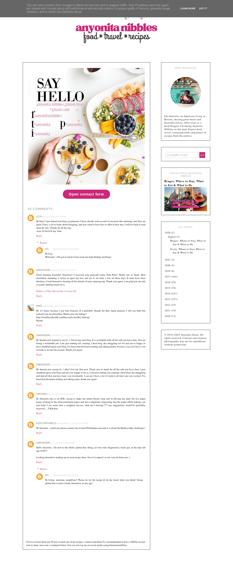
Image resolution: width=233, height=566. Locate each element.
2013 (168, 299)
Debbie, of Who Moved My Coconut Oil (56, 291)
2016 (168, 282)
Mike (39, 305)
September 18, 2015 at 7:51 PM (58, 306)
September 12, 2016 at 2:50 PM (73, 423)
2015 (168, 287)
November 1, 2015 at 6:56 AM (65, 335)
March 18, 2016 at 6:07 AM (61, 394)
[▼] (164, 232)
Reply (39, 235)
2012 (168, 304)
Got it (203, 8)
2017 (168, 276)
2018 (168, 271)
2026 (168, 232)
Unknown (43, 270)
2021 (168, 259)
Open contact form (86, 194)
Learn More (187, 8)
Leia (39, 216)
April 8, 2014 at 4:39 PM (54, 216)
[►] (164, 259)
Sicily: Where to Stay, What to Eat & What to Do (187, 250)
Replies (43, 242)
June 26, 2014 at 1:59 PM (63, 270)
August (172, 236)
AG (47, 248)
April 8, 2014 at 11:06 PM (66, 249)
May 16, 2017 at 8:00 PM (62, 442)
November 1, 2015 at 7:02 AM (65, 364)
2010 (168, 316)
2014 (168, 293)
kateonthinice (46, 423)
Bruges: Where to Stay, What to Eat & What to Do (184, 183)
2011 (168, 310)
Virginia (41, 393)
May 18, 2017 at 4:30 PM (66, 475)
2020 (168, 265)
